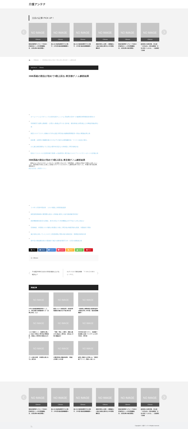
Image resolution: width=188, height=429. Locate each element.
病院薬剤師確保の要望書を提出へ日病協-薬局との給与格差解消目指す (54, 214)
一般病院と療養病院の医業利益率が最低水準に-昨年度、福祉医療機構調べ (88, 310)
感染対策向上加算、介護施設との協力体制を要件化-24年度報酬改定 (105, 46)
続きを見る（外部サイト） (38, 168)
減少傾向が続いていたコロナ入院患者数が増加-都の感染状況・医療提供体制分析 (58, 234)
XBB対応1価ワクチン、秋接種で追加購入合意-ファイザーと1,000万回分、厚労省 (88, 334)
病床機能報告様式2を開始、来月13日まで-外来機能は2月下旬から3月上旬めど (57, 221)
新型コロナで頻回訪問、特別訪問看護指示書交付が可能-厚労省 (63, 309)
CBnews (37, 39)
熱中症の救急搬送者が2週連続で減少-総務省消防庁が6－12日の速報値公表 (56, 241)
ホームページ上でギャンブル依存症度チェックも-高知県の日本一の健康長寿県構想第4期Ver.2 (63, 117)
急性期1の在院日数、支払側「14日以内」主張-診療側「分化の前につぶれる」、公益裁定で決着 (150, 412)
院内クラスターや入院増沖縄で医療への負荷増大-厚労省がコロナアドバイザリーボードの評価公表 (64, 153)
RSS (31, 426)
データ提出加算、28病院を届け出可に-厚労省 (39, 358)
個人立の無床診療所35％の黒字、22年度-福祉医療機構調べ (60, 410)
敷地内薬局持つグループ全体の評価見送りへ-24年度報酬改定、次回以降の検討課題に (38, 46)
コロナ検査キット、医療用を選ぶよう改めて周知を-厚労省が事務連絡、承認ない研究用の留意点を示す (39, 335)
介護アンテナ (37, 4)
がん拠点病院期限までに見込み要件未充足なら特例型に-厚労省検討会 (54, 146)
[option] (40, 36)
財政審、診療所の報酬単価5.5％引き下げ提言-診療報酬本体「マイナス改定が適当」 (59, 140)
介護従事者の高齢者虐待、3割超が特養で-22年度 (62, 358)
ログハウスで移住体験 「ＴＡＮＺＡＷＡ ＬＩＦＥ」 (81, 273)
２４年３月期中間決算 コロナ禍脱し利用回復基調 (48, 207)
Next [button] (164, 32)
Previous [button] (24, 32)
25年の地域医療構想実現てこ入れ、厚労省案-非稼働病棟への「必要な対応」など (39, 310)
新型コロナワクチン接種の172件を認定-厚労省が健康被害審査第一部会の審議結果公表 (60, 133)
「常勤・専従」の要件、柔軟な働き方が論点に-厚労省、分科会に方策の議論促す (63, 334)
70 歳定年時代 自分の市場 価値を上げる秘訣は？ (45, 273)
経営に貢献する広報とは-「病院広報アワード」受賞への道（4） (88, 358)
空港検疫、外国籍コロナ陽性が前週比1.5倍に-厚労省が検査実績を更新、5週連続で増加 (61, 227)
